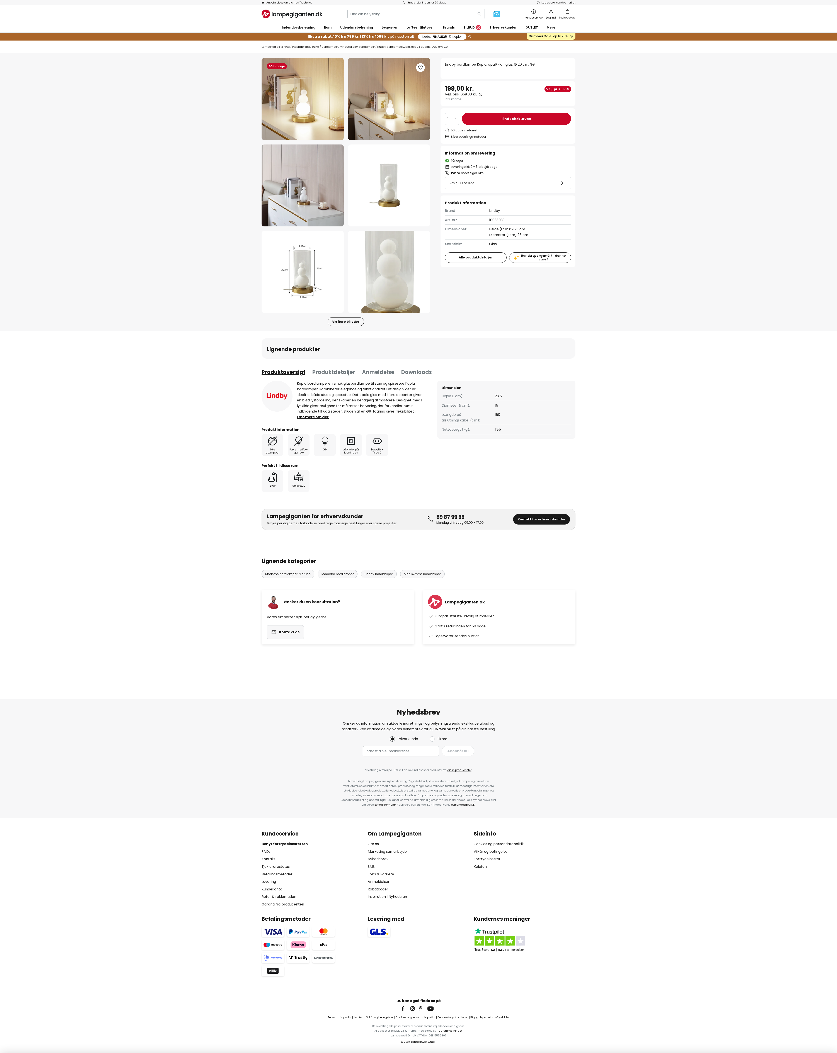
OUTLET (532, 27)
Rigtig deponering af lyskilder (489, 1017)
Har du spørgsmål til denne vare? (543, 257)
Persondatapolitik (339, 1017)
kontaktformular (385, 805)
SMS (371, 866)
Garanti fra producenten (283, 904)
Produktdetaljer (333, 372)
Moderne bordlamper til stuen (288, 574)
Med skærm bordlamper (422, 574)
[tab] (283, 372)
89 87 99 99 (450, 517)
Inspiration (377, 896)
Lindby (494, 210)
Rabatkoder (378, 889)
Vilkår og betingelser (491, 851)
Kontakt (268, 858)
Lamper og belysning (276, 47)
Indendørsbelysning (305, 47)
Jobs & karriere (381, 874)
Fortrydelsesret (487, 858)
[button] (303, 185)
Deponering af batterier (452, 1017)
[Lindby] (277, 396)
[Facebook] (406, 1008)
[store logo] (292, 14)
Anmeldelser (379, 881)
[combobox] (416, 14)
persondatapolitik (463, 805)
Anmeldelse (378, 372)
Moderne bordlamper (338, 574)
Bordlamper (330, 47)
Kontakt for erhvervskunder (541, 519)
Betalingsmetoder (277, 874)
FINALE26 (442, 36)
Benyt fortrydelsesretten (285, 843)
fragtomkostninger (449, 1031)
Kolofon (480, 866)
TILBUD (469, 27)
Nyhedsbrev (378, 858)
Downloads (416, 372)
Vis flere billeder (345, 321)
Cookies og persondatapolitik (499, 843)
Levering (269, 881)
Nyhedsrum (398, 896)
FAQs (266, 851)
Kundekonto (272, 889)
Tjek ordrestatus (276, 866)
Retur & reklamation (279, 896)
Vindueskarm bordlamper (357, 47)
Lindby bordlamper (379, 574)
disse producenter (459, 770)
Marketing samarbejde (387, 851)
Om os (373, 843)
